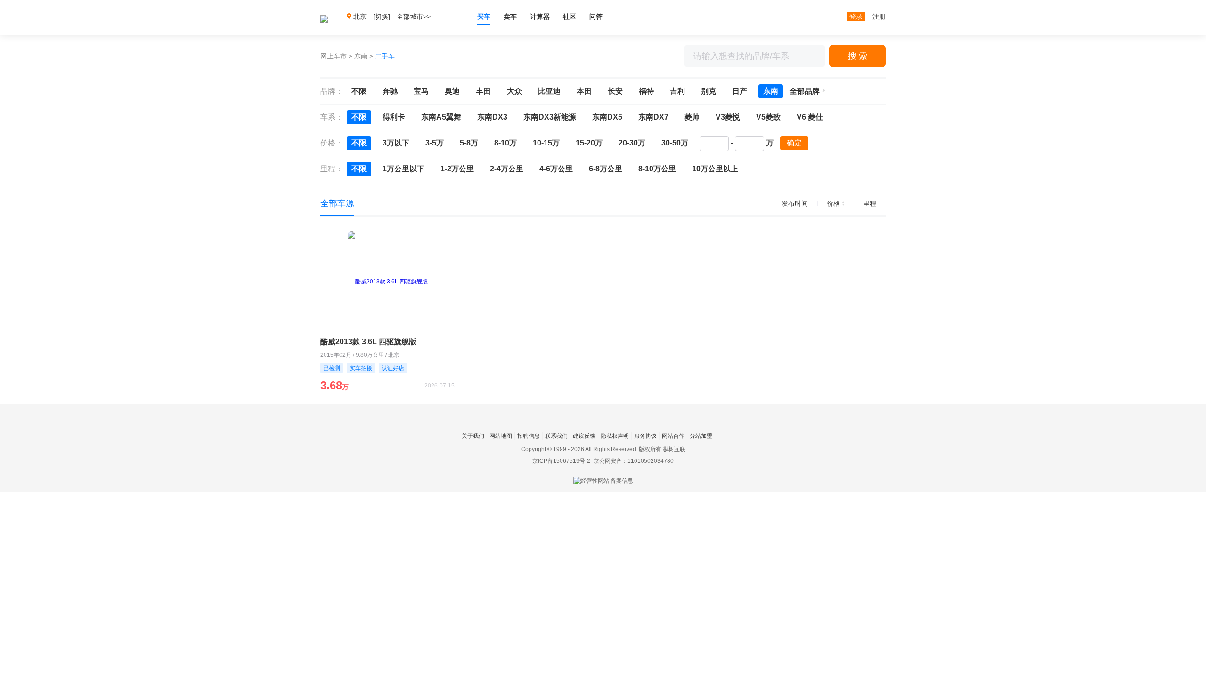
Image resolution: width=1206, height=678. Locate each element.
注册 (879, 16)
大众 (514, 91)
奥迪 (452, 91)
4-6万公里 (556, 169)
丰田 (483, 91)
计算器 (540, 16)
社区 (569, 16)
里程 (869, 203)
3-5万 (434, 143)
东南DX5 (607, 117)
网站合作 (673, 436)
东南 (360, 56)
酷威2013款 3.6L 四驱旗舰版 (368, 342)
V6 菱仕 (810, 117)
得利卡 (394, 117)
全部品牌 (805, 91)
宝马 (421, 91)
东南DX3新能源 (549, 117)
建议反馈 (584, 436)
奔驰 (390, 91)
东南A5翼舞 (441, 117)
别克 (708, 91)
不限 (359, 91)
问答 (596, 16)
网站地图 (500, 436)
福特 (646, 91)
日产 (739, 91)
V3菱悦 (728, 117)
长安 (615, 91)
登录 (856, 16)
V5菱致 (768, 117)
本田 (584, 91)
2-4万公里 (506, 169)
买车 (483, 16)
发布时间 (795, 203)
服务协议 (645, 436)
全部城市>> (414, 16)
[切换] (381, 16)
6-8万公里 (605, 169)
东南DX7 (653, 117)
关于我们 (473, 436)
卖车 (510, 16)
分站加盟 (701, 436)
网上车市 (333, 56)
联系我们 (556, 436)
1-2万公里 (457, 169)
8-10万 (505, 143)
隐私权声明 (615, 436)
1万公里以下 (403, 169)
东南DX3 (492, 117)
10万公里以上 (715, 169)
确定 (794, 143)
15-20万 (589, 143)
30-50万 (674, 143)
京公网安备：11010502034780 (634, 461)
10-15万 (546, 143)
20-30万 (632, 143)
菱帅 (692, 117)
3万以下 (396, 143)
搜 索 (857, 56)
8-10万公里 (657, 169)
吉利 (677, 91)
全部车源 (337, 203)
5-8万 (469, 143)
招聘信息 (528, 436)
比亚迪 (549, 91)
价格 (833, 203)
